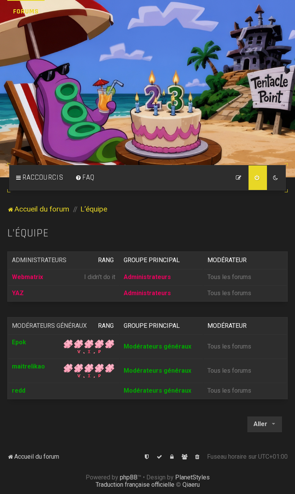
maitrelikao (28, 366)
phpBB (129, 477)
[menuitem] (85, 177)
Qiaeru (191, 484)
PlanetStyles (192, 477)
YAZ (18, 293)
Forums (26, 11)
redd (18, 390)
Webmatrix (27, 277)
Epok (19, 342)
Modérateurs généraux (49, 325)
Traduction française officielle (135, 484)
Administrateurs (39, 260)
